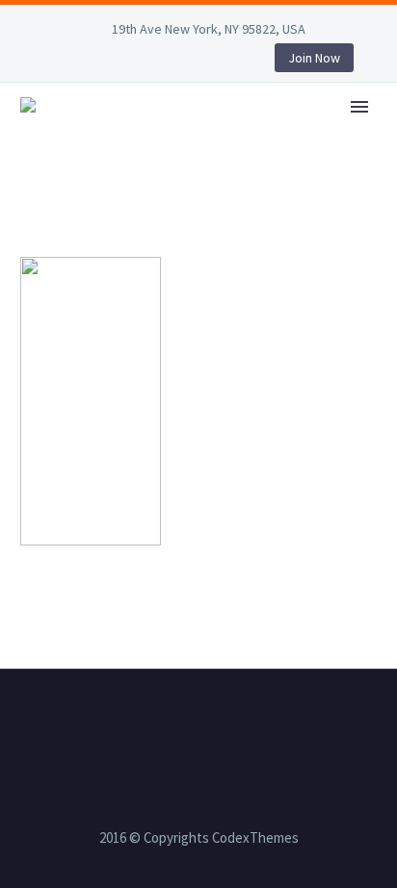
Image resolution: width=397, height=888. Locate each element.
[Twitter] (110, 61)
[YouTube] (197, 61)
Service (285, 132)
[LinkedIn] (81, 61)
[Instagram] (139, 61)
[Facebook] (53, 61)
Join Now (314, 57)
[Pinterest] (168, 61)
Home (198, 132)
